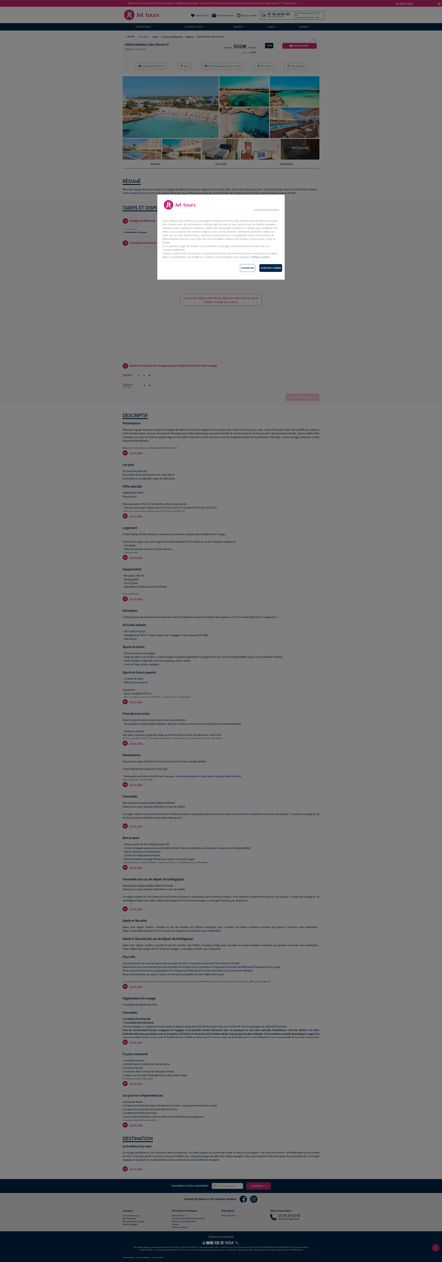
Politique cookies (260, 257)
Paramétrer (247, 268)
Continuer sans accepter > (267, 209)
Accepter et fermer (271, 268)
